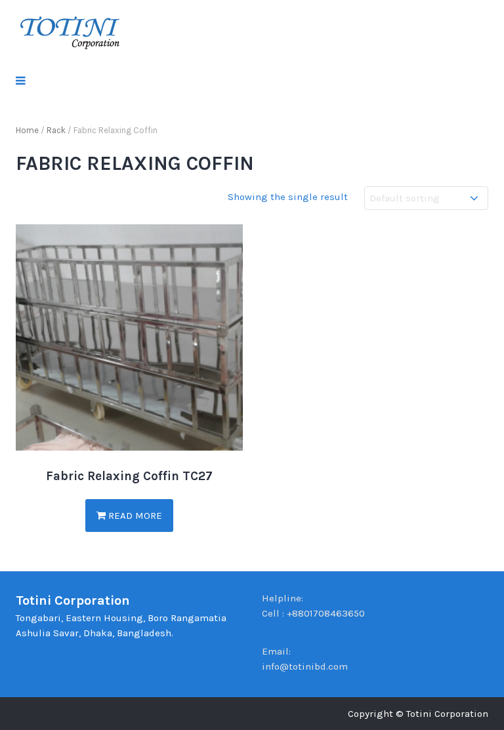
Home (27, 130)
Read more (134, 515)
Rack (56, 130)
